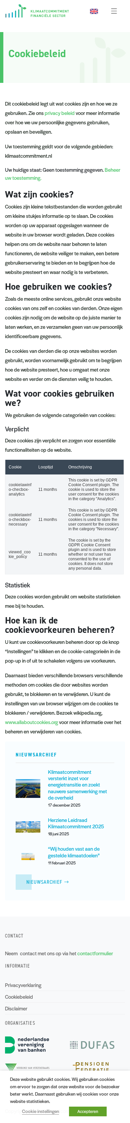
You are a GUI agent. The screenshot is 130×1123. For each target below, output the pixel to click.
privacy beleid (60, 112)
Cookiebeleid (19, 996)
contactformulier (95, 953)
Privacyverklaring (23, 984)
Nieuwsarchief (44, 881)
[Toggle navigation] (114, 11)
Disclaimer (16, 1008)
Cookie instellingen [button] (40, 1111)
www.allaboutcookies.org (31, 721)
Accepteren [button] (87, 1111)
